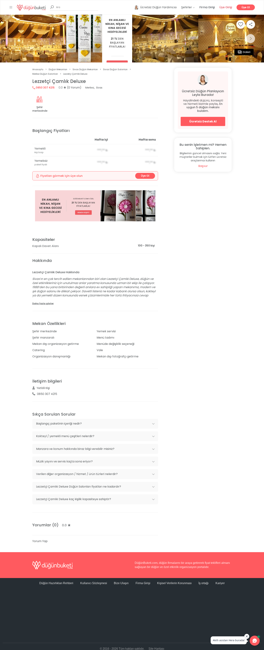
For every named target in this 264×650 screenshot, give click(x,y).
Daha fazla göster (43, 303)
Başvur (203, 166)
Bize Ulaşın (121, 583)
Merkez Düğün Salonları (45, 73)
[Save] (240, 24)
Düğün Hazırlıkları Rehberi (56, 583)
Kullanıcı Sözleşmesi (93, 583)
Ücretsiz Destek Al (203, 121)
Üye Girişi (225, 7)
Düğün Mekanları (58, 69)
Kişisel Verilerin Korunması (174, 583)
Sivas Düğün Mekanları (85, 69)
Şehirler (187, 7)
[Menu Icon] (11, 7)
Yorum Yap (40, 541)
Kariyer (220, 583)
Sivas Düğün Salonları (115, 69)
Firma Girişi (207, 7)
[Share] (250, 24)
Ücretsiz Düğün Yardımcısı (158, 7)
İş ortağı (203, 583)
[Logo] (31, 7)
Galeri (246, 52)
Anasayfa (37, 69)
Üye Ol (246, 7)
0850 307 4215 (45, 87)
